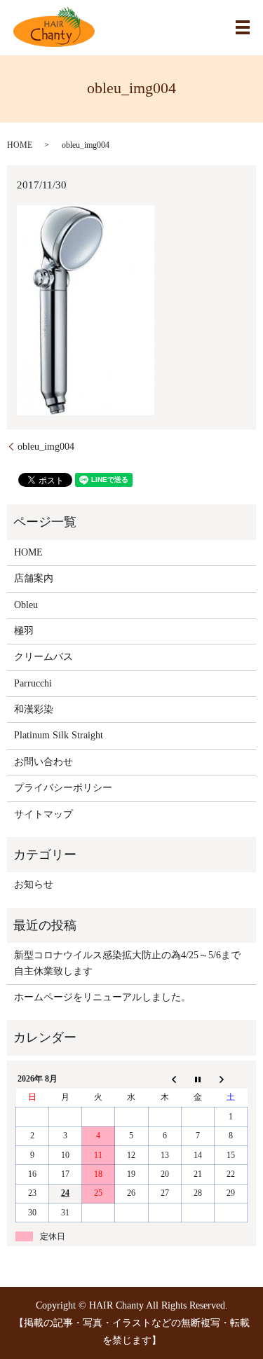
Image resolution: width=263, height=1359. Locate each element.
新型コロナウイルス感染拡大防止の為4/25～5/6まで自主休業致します (127, 963)
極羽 (24, 631)
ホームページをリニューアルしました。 (102, 997)
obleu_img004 (46, 446)
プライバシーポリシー (63, 787)
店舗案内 (33, 578)
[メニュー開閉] (243, 27)
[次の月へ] (230, 1079)
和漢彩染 (33, 709)
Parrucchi (33, 683)
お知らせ (33, 884)
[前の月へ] (164, 1079)
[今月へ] (197, 1079)
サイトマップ (43, 814)
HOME (19, 145)
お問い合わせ (43, 762)
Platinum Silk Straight (58, 735)
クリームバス (43, 656)
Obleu (26, 605)
